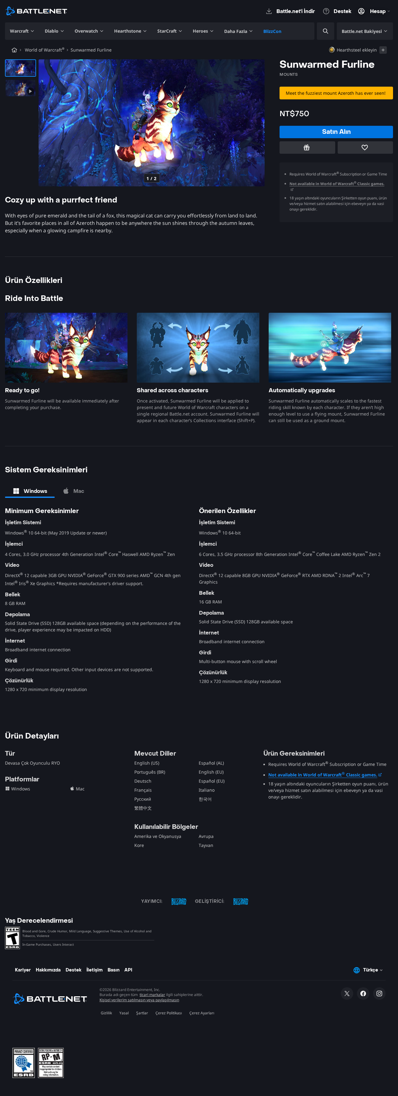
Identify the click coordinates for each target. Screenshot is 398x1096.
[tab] (30, 491)
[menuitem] (22, 31)
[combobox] (320, 31)
